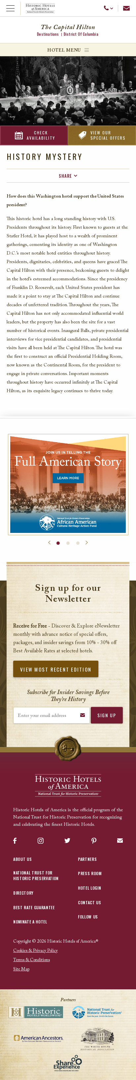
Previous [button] (49, 542)
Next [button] (86, 542)
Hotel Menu (64, 50)
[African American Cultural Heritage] (68, 485)
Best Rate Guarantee (34, 907)
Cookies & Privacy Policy (35, 951)
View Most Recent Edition (55, 669)
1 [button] (58, 543)
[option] (68, 485)
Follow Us (88, 916)
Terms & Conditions (31, 960)
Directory (23, 893)
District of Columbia (81, 34)
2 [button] (68, 543)
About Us (22, 859)
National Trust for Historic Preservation (36, 875)
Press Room (90, 873)
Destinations (48, 34)
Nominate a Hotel (30, 921)
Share (65, 175)
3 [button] (78, 543)
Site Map (21, 969)
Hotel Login (89, 888)
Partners (87, 859)
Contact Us (89, 902)
